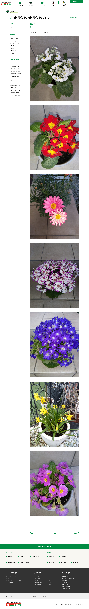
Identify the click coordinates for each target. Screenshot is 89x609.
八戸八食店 (63, 562)
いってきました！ (15, 43)
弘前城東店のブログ (15, 87)
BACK (32, 533)
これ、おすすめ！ (15, 41)
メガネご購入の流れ (66, 588)
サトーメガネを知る (12, 573)
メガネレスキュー (66, 586)
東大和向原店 (11, 562)
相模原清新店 (35, 556)
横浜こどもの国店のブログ (17, 76)
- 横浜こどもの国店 (38, 582)
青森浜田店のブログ (15, 85)
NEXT (75, 533)
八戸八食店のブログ (15, 92)
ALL (55, 533)
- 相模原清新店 (37, 584)
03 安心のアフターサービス (12, 582)
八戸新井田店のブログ (16, 95)
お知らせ (13, 45)
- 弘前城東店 (49, 582)
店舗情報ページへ (73, 17)
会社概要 (35, 596)
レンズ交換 (64, 582)
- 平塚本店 (36, 576)
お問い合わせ (76, 1)
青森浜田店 (51, 556)
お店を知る (37, 573)
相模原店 (22, 556)
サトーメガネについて (11, 576)
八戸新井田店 (76, 562)
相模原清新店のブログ (16, 71)
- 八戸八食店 (49, 580)
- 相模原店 (36, 580)
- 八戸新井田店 (50, 584)
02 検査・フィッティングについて (13, 580)
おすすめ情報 (14, 50)
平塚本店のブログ (15, 66)
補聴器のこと (65, 580)
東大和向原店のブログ (16, 73)
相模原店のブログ (15, 68)
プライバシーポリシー (22, 596)
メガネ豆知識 (65, 584)
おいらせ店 (51, 562)
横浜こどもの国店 (24, 562)
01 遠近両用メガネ (10, 578)
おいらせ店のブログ (15, 90)
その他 (12, 53)
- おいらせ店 (49, 576)
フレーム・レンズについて (68, 578)
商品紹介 (13, 48)
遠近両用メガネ (65, 576)
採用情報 (44, 596)
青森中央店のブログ (15, 83)
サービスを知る (67, 573)
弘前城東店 (63, 556)
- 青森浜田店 (49, 578)
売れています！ (14, 38)
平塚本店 (10, 556)
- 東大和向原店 (37, 578)
